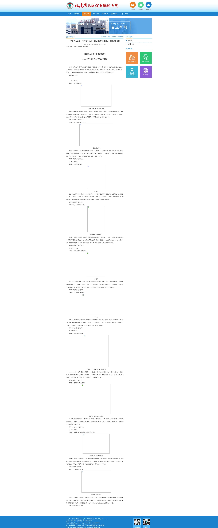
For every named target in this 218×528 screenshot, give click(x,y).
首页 (69, 14)
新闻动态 (130, 40)
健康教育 (105, 14)
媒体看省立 (120, 37)
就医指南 (114, 14)
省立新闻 (86, 14)
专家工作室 (124, 14)
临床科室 (96, 14)
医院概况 (77, 14)
